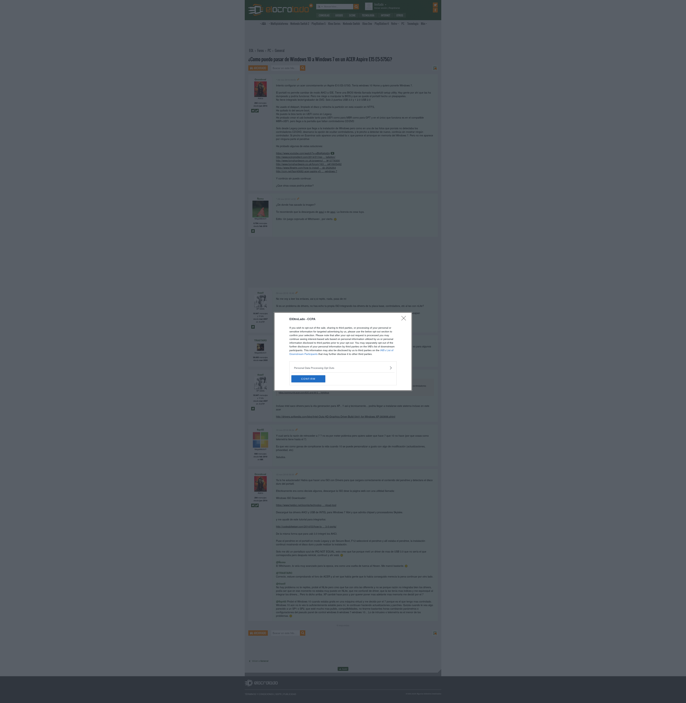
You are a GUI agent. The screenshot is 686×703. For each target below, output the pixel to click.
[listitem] (343, 368)
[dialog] (343, 351)
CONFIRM (308, 378)
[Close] (404, 319)
